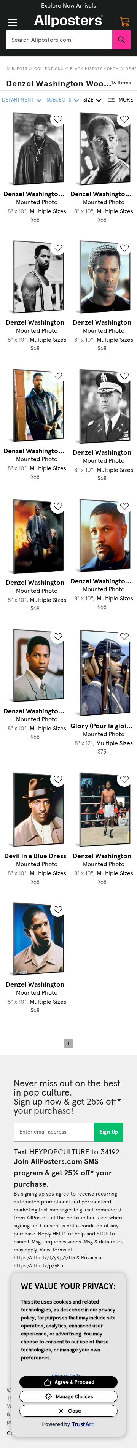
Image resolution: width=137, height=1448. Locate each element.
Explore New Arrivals (68, 6)
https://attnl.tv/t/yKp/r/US (44, 1258)
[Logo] (68, 21)
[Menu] (12, 22)
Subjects (17, 69)
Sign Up (109, 1132)
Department (18, 100)
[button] (68, 5)
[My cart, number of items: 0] (125, 21)
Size (88, 100)
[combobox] (59, 39)
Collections (48, 69)
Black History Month (94, 69)
